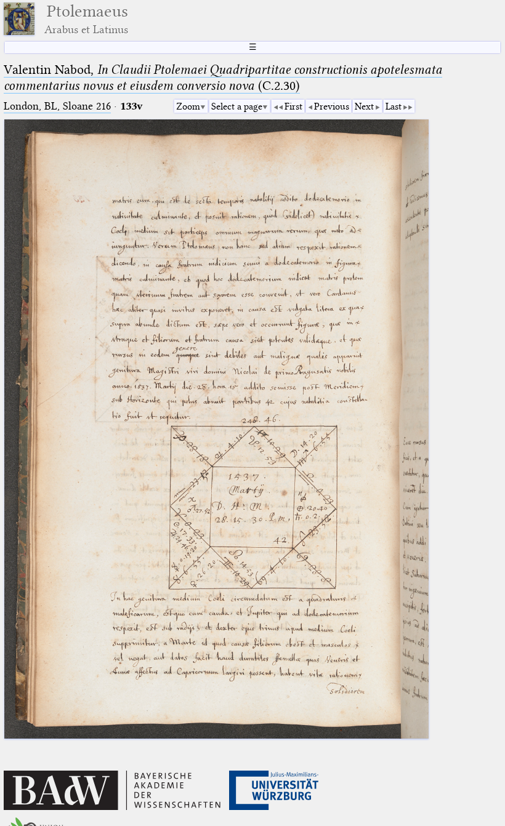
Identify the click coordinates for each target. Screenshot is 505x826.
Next (364, 106)
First (293, 106)
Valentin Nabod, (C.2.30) (223, 77)
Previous (331, 106)
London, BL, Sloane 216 (57, 106)
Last (394, 106)
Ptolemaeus (86, 19)
